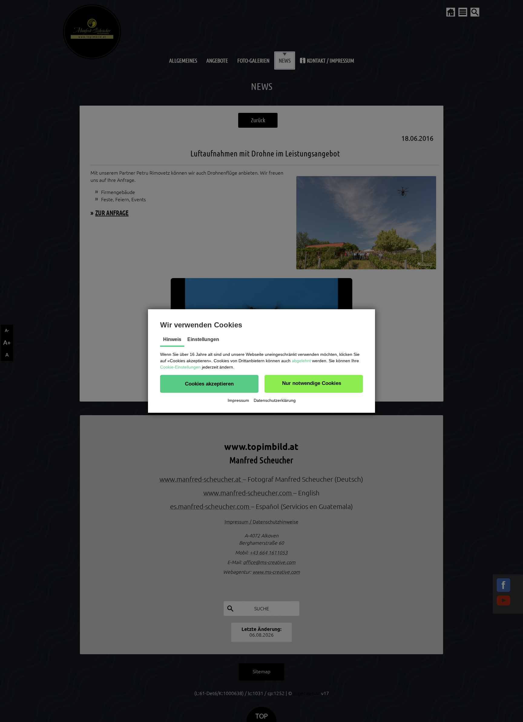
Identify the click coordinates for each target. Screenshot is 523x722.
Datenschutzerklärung (275, 400)
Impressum (238, 400)
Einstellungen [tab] (203, 339)
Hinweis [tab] (172, 339)
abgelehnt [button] (301, 360)
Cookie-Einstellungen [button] (180, 367)
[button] (209, 383)
